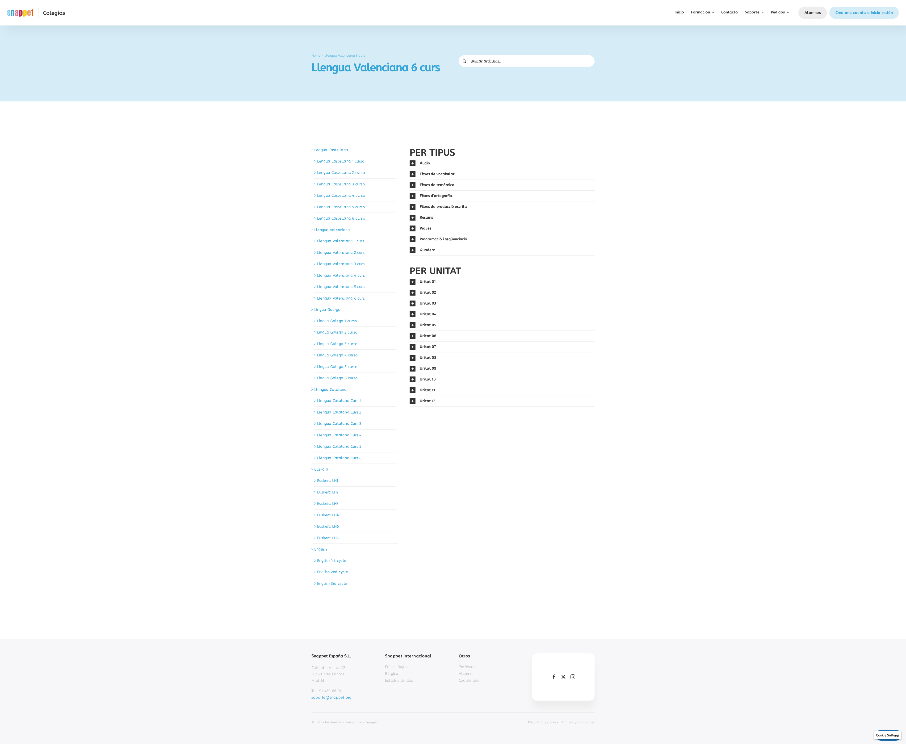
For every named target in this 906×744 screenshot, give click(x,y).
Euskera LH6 (328, 526)
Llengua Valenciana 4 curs (341, 275)
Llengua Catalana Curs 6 (339, 458)
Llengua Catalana (330, 389)
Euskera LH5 (328, 538)
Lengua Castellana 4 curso (341, 195)
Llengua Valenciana (332, 230)
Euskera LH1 (327, 480)
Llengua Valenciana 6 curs (341, 298)
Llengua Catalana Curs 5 (339, 446)
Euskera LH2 (328, 492)
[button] (502, 163)
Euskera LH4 (328, 515)
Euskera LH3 (328, 503)
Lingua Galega (327, 309)
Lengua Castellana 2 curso (341, 172)
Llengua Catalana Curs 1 (339, 400)
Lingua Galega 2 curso (337, 332)
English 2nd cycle (332, 572)
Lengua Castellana (331, 150)
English (320, 549)
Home (315, 55)
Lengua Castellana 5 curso (341, 207)
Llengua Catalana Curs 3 (339, 423)
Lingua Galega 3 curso (337, 344)
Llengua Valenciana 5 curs (341, 286)
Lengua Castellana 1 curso (341, 161)
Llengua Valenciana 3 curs (341, 264)
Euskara (321, 469)
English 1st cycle (331, 560)
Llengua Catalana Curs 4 (339, 435)
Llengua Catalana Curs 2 (339, 412)
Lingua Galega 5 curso (337, 366)
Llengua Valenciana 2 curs (341, 252)
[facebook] (554, 677)
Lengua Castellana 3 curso (341, 184)
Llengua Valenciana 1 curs (340, 241)
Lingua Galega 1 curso (337, 321)
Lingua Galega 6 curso (337, 378)
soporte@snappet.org (331, 697)
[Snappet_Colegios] (36, 9)
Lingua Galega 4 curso (337, 355)
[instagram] (572, 677)
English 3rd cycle (332, 583)
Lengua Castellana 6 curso (341, 218)
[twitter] (563, 677)
